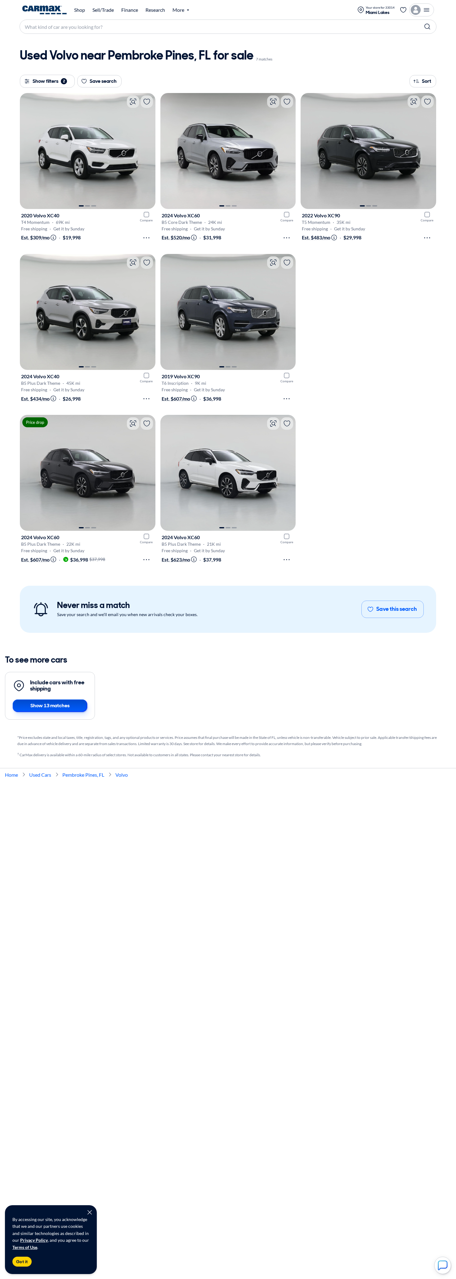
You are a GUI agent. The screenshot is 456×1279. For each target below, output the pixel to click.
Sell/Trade (103, 10)
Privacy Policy (34, 1240)
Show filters (49, 81)
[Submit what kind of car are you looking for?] (427, 26)
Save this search (396, 609)
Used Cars (40, 775)
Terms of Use (24, 1247)
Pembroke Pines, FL (83, 775)
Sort (426, 81)
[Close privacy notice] (89, 1212)
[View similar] (133, 101)
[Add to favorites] (147, 101)
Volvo (121, 775)
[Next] (147, 151)
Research (155, 10)
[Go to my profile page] (421, 10)
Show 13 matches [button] (49, 705)
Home (11, 775)
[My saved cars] (403, 10)
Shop (79, 10)
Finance (129, 10)
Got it (22, 1261)
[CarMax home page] (44, 10)
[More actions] (146, 238)
